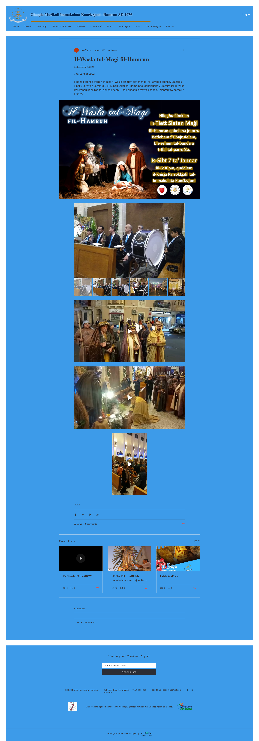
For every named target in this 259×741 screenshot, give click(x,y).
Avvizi (77, 504)
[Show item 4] (139, 287)
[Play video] (129, 331)
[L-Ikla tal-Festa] (178, 558)
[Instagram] (192, 690)
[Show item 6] (177, 287)
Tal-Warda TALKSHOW (77, 576)
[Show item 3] (121, 287)
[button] (110, 26)
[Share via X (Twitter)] (82, 514)
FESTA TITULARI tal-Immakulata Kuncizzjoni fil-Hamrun (128, 578)
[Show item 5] (158, 287)
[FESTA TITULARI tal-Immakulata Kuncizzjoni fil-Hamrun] (129, 558)
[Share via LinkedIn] (90, 514)
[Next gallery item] (181, 241)
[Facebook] (187, 690)
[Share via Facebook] (75, 514)
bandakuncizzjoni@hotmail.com (166, 690)
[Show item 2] (102, 287)
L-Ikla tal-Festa (169, 576)
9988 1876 (141, 690)
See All (197, 540)
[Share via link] (97, 514)
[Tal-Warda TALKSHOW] (81, 558)
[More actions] (183, 50)
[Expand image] (129, 240)
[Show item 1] (83, 287)
